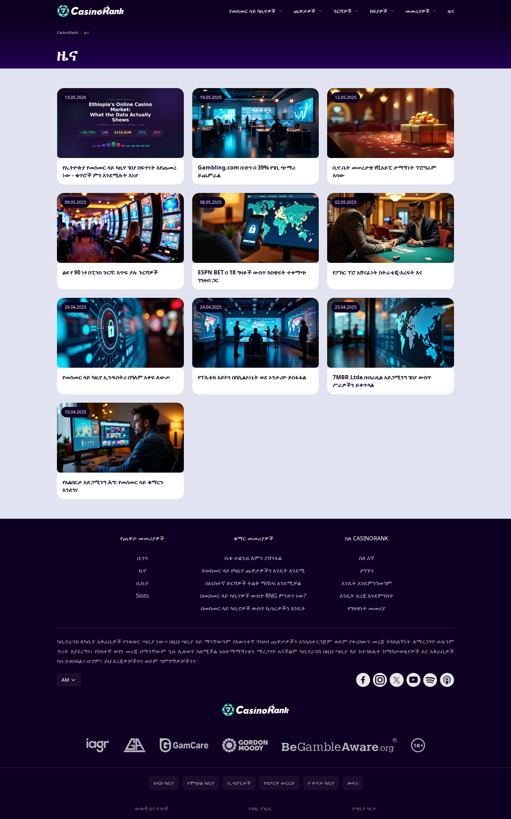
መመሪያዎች (417, 10)
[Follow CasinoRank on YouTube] (413, 680)
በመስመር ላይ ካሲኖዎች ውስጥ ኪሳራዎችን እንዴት (253, 608)
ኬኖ (142, 570)
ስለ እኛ (366, 558)
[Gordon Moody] (245, 745)
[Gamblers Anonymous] (134, 745)
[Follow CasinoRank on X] (397, 680)
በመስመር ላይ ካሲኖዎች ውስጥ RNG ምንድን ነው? (253, 595)
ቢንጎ (142, 558)
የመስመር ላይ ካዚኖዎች (252, 10)
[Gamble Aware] (339, 745)
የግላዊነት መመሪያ (367, 608)
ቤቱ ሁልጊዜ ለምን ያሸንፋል (253, 558)
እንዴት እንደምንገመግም (366, 583)
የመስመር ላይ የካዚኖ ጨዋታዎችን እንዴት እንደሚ (253, 570)
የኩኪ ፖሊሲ (260, 808)
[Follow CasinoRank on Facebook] (363, 680)
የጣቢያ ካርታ (364, 808)
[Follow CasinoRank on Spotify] (430, 680)
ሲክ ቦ (142, 583)
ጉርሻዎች (342, 10)
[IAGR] (97, 745)
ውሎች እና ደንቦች (151, 808)
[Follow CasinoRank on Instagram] (380, 680)
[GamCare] (184, 745)
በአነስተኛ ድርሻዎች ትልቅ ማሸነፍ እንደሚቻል (253, 583)
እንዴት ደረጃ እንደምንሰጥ (366, 595)
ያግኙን (367, 570)
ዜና (451, 10)
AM (65, 679)
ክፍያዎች (378, 10)
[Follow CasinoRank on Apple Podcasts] (447, 680)
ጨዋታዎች (304, 10)
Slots (142, 595)
